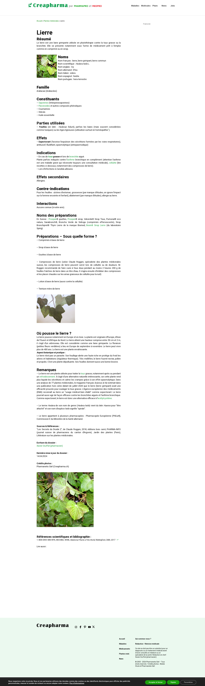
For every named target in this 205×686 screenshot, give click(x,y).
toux (50, 156)
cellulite (112, 162)
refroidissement (47, 376)
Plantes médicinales (51, 21)
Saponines (44, 102)
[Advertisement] (78, 576)
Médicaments (124, 649)
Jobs (172, 6)
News (164, 6)
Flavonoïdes (44, 106)
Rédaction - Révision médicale (147, 644)
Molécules (146, 6)
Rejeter (173, 682)
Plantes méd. (124, 654)
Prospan (52, 219)
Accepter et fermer (156, 682)
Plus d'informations (76, 683)
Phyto (155, 6)
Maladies (135, 6)
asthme (71, 159)
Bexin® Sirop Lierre (95, 225)
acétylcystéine (105, 398)
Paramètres (188, 682)
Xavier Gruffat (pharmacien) (50, 446)
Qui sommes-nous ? (143, 639)
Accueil (39, 21)
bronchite (73, 156)
